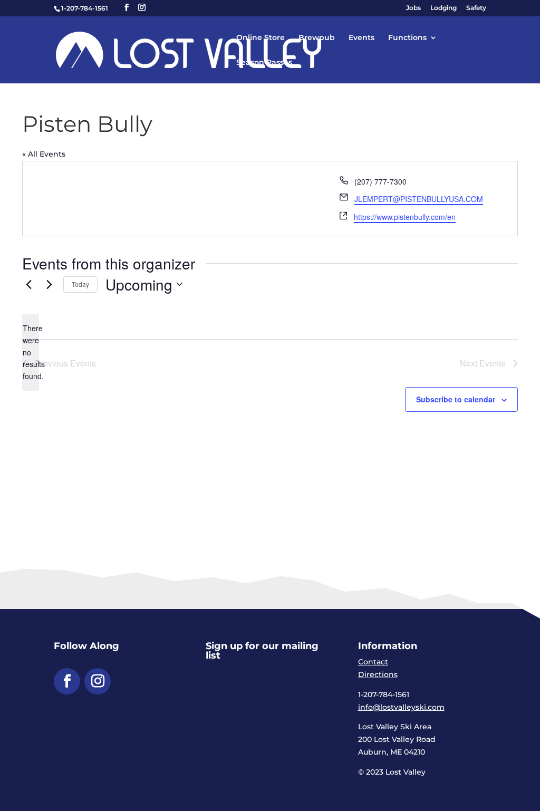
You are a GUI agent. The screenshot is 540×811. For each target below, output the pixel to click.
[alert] (30, 352)
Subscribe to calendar (455, 399)
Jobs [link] (413, 8)
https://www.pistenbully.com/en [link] (405, 216)
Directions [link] (378, 674)
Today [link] (80, 283)
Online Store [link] (260, 38)
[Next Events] (49, 284)
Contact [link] (373, 662)
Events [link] (361, 38)
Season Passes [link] (264, 63)
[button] (126, 8)
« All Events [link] (43, 154)
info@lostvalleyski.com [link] (401, 707)
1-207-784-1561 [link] (84, 8)
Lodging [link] (443, 8)
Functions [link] (407, 38)
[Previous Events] (28, 284)
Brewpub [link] (316, 38)
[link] (188, 49)
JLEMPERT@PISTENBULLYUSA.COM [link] (418, 199)
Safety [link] (476, 8)
